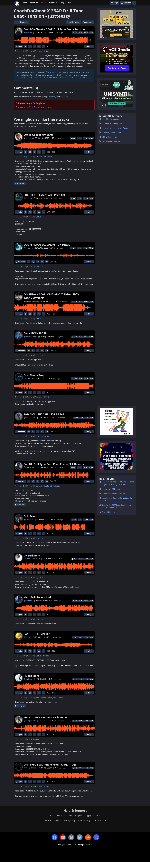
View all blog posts (109, 512)
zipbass (29, 679)
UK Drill (23, 51)
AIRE (103, 137)
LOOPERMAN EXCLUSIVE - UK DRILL (47, 244)
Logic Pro (39, 355)
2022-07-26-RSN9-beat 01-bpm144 (46, 717)
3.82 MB (30, 397)
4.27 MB (30, 656)
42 (92, 248)
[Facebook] (55, 837)
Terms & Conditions (52, 820)
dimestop (30, 138)
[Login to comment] (39, 46)
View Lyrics (21, 183)
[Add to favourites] (34, 46)
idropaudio (30, 721)
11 (92, 337)
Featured (38, 51)
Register (37, 107)
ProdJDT (29, 198)
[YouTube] (63, 837)
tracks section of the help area (72, 77)
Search (89, 22)
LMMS (46, 397)
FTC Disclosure (99, 820)
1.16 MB (30, 538)
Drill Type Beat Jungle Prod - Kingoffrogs (50, 764)
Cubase (60, 697)
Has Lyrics (39, 156)
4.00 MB (30, 486)
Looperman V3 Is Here (111, 489)
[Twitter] (80, 837)
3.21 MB (30, 156)
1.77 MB (30, 266)
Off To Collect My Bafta (38, 135)
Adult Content (41, 697)
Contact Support (75, 815)
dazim (28, 378)
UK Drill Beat (32, 555)
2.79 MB (30, 739)
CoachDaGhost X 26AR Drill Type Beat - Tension (54, 29)
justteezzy (30, 32)
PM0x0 (29, 637)
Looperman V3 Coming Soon (113, 493)
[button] (134, 3)
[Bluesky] (71, 837)
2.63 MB (30, 697)
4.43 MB (30, 318)
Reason (38, 739)
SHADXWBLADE (32, 301)
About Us (61, 815)
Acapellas (34, 3)
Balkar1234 (30, 417)
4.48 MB (30, 577)
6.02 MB (30, 51)
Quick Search (74, 22)
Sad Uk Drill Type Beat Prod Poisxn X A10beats (54, 464)
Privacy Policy (69, 820)
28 (92, 138)
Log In (28, 107)
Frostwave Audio (121, 128)
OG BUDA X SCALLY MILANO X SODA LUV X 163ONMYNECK (51, 296)
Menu (22, 22)
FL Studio (47, 51)
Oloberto (29, 519)
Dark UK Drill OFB (35, 333)
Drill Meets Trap (34, 375)
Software (53, 3)
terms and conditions (43, 77)
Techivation (114, 119)
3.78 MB (30, 355)
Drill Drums (31, 516)
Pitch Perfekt (107, 123)
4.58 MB (30, 217)
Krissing (29, 248)
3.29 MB (30, 619)
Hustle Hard (31, 675)
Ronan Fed (112, 137)
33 (92, 467)
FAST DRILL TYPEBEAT (38, 634)
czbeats (29, 600)
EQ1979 (105, 132)
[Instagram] (96, 837)
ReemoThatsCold (33, 559)
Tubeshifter (106, 128)
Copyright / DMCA (92, 815)
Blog (62, 3)
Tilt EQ (104, 119)
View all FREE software (111, 141)
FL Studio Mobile (42, 436)
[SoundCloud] (88, 837)
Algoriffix (119, 123)
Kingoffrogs (31, 768)
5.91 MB (30, 436)
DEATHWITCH (31, 467)
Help (69, 3)
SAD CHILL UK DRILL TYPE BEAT (44, 414)
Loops (24, 3)
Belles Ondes (116, 132)
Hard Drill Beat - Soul (37, 597)
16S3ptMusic (31, 336)
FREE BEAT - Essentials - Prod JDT (44, 195)
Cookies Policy (84, 820)
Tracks (43, 3)
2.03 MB (30, 786)
